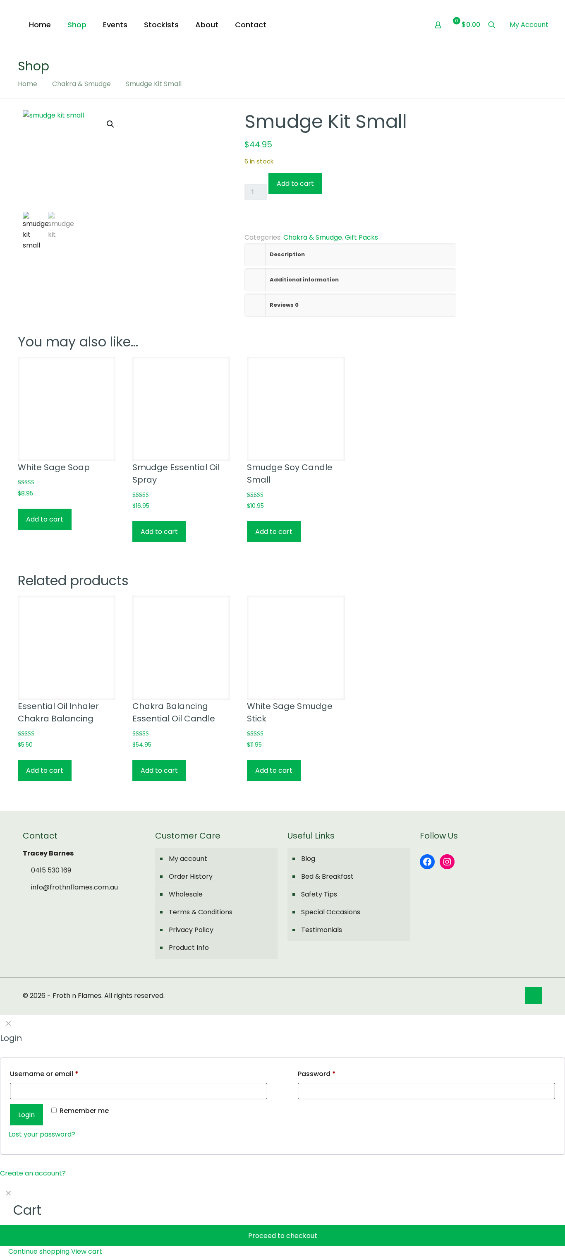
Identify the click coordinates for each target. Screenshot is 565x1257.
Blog (308, 858)
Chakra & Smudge (81, 84)
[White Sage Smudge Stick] (296, 644)
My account (188, 858)
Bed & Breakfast (327, 876)
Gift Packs (361, 237)
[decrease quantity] (247, 178)
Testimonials (321, 930)
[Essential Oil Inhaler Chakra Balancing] (66, 644)
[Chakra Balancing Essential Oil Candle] (181, 644)
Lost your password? (42, 1134)
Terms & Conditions (200, 912)
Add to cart (295, 183)
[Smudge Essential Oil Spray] (181, 405)
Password (317, 1074)
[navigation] (282, 1221)
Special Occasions (330, 912)
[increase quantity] (247, 213)
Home (27, 84)
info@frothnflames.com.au (73, 887)
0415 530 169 (50, 870)
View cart (86, 1251)
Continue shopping (38, 1251)
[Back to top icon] (533, 995)
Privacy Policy (191, 930)
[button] (110, 124)
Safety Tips (319, 894)
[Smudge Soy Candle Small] (296, 405)
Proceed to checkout (282, 1235)
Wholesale (186, 894)
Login (26, 1115)
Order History (191, 876)
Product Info (189, 947)
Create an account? (33, 1173)
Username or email (44, 1074)
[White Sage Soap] (66, 405)
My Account (529, 24)
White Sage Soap (54, 467)
